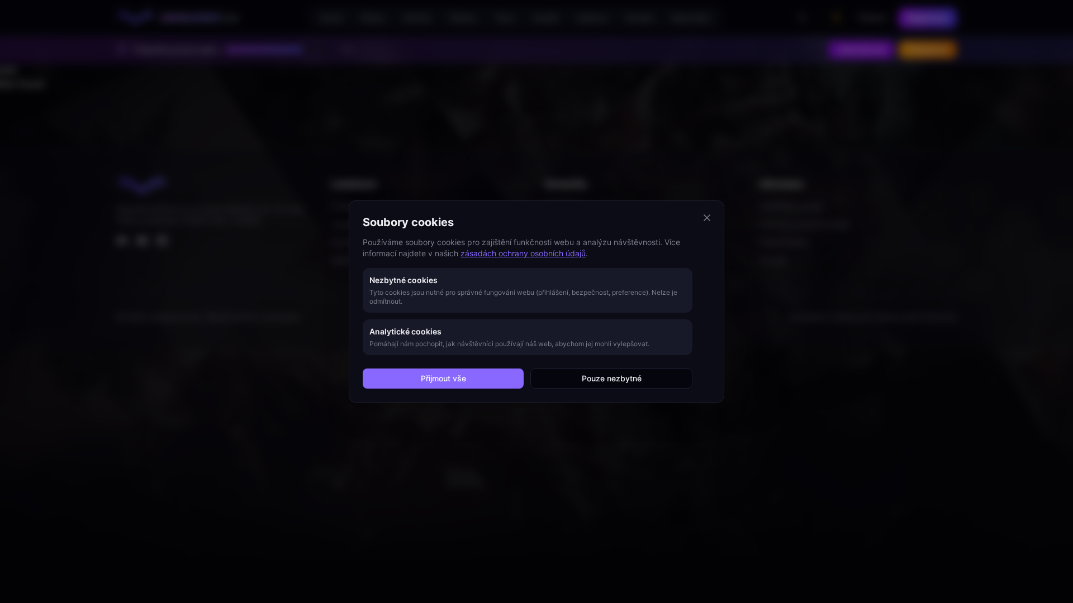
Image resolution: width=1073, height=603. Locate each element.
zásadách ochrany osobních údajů (523, 253)
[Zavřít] (707, 218)
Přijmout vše (443, 378)
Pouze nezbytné (612, 378)
